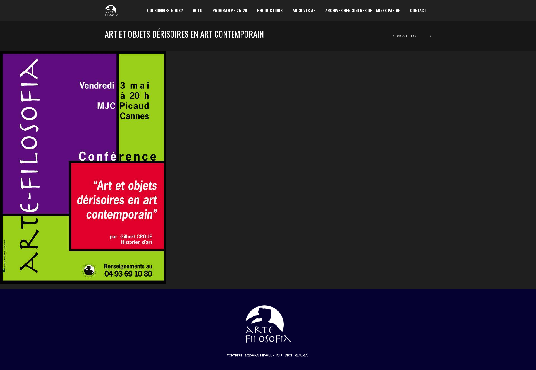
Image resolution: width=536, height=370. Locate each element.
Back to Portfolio (412, 36)
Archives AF (304, 10)
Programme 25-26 (229, 10)
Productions (270, 10)
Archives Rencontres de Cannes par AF (362, 10)
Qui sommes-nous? (165, 10)
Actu (197, 10)
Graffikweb (262, 355)
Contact (418, 10)
